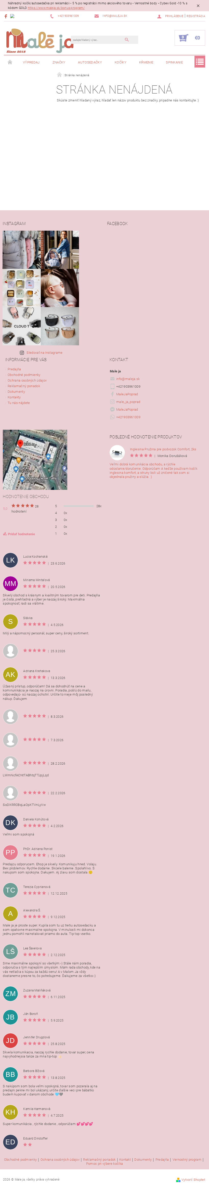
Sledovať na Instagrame (44, 353)
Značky (59, 62)
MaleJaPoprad (127, 394)
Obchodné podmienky (24, 375)
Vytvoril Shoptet (193, 1180)
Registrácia (196, 16)
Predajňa (14, 369)
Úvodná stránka (10, 62)
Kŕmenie (146, 62)
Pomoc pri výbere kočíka (104, 1163)
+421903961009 (128, 417)
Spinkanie (174, 62)
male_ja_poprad (128, 402)
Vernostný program (187, 1159)
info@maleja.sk (128, 379)
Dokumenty (16, 392)
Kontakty (14, 397)
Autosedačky (90, 62)
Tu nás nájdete (19, 403)
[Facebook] (6, 16)
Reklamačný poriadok (24, 386)
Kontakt (125, 1159)
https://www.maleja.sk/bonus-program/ (56, 8)
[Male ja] (39, 40)
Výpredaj (31, 62)
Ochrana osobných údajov (27, 380)
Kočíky (120, 62)
